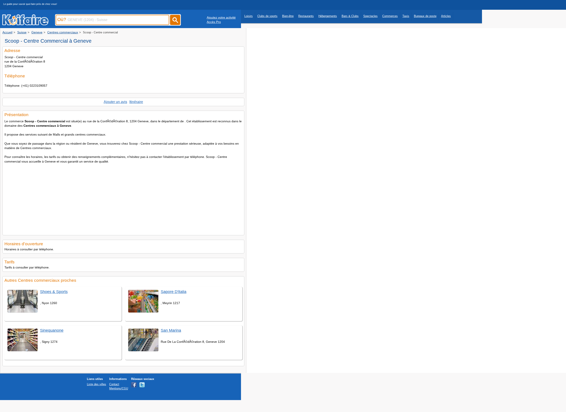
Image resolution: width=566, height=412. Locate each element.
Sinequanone (51, 330)
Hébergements (327, 16)
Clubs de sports (267, 16)
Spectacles (370, 16)
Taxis (405, 16)
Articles (446, 16)
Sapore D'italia (173, 291)
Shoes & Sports (54, 291)
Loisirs (248, 16)
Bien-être (288, 16)
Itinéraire (136, 102)
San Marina (171, 330)
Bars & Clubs (350, 16)
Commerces (390, 16)
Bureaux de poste (425, 16)
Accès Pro (214, 22)
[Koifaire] (25, 24)
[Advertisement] (123, 198)
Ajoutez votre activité (221, 17)
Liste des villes (96, 384)
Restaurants (306, 16)
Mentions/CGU (118, 388)
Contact (114, 384)
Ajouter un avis (115, 102)
